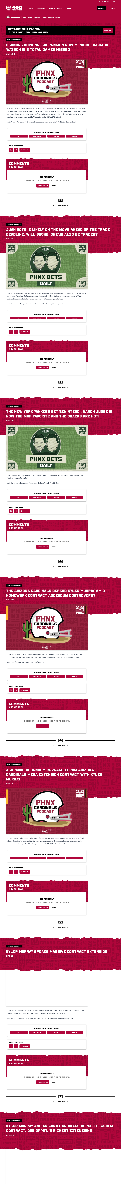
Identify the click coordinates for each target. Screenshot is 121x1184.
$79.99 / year (107, 30)
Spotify (19, 136)
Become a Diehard (43, 185)
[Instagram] (102, 1)
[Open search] (114, 1)
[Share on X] (11, 150)
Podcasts (41, 8)
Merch (59, 8)
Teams (30, 8)
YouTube (56, 136)
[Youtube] (105, 1)
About (69, 8)
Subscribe (101, 8)
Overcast (75, 136)
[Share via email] (16, 150)
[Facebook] (97, 1)
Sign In (113, 8)
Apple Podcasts (37, 136)
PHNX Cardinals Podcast (14, 39)
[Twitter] (99, 1)
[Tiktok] (108, 1)
